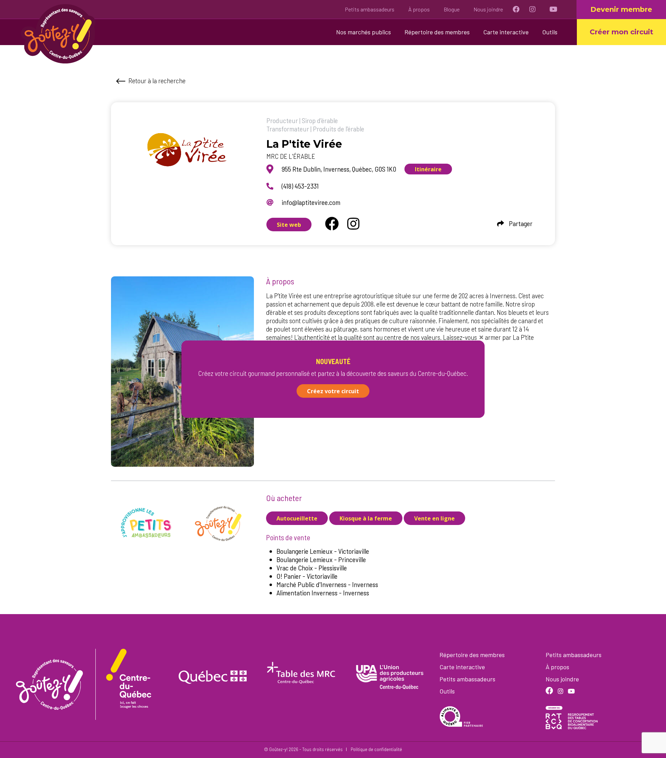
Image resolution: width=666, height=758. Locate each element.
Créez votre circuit (333, 391)
